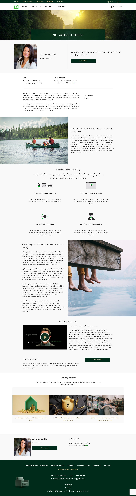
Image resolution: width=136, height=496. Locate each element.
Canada (68, 488)
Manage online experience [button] (68, 469)
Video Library (49, 6)
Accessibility (80, 475)
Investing (50, 1)
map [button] (73, 83)
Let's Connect (97, 360)
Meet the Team (35, 6)
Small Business (27, 1)
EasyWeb (107, 465)
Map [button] (86, 445)
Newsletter (62, 6)
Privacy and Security (58, 475)
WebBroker (97, 465)
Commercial (39, 1)
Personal (16, 1)
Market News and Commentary (36, 465)
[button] (45, 337)
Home (24, 6)
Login (117, 1)
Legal (71, 475)
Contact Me (117, 6)
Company (70, 465)
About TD (60, 1)
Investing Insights (57, 465)
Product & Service (83, 465)
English (110, 2)
